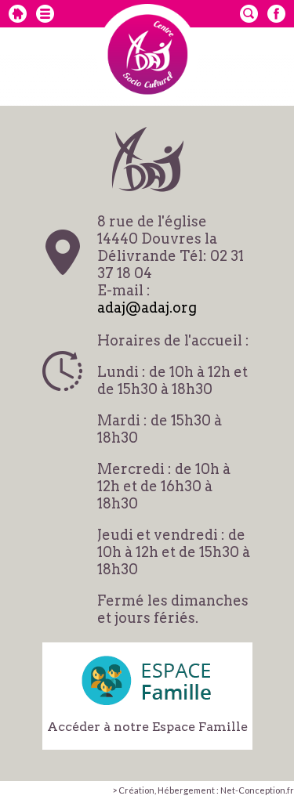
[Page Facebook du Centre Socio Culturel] (276, 13)
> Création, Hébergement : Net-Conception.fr (203, 790)
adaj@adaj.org (147, 307)
